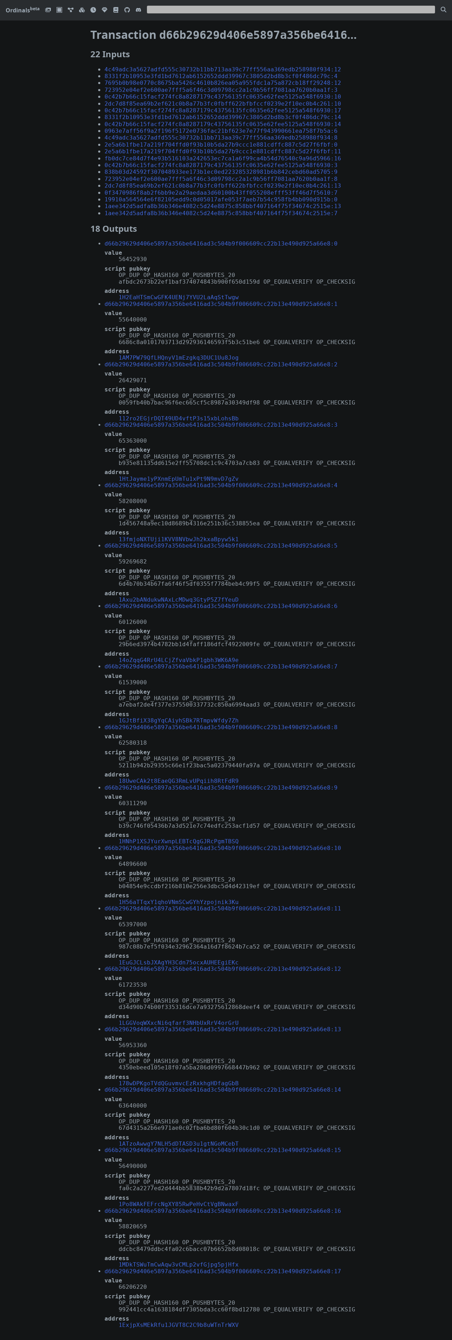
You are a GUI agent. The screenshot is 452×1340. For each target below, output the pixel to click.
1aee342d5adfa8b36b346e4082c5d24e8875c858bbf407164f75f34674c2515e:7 (221, 213)
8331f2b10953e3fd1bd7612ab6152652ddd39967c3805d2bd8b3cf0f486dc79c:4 (221, 76)
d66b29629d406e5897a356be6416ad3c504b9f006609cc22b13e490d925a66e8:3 (221, 424)
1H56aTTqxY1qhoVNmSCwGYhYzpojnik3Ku (179, 902)
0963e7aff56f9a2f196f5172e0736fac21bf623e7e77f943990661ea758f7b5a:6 (221, 131)
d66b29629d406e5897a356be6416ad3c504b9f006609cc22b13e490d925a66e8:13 (223, 1029)
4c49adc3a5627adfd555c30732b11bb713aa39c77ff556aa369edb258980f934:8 (221, 137)
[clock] (93, 10)
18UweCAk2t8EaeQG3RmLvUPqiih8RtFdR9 (179, 781)
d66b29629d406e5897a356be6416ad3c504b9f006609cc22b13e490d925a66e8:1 (221, 304)
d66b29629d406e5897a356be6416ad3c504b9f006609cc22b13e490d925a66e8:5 (221, 545)
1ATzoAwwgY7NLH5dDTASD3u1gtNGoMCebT (179, 1143)
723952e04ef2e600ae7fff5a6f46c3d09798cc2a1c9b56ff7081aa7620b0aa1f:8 (221, 179)
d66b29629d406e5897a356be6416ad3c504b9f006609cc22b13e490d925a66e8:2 (221, 364)
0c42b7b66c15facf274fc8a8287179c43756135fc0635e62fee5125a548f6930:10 (223, 96)
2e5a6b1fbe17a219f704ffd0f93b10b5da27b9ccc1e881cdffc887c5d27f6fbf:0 (221, 144)
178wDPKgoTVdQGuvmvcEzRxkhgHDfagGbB (179, 1083)
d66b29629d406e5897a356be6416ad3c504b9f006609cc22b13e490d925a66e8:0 (221, 243)
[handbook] (116, 10)
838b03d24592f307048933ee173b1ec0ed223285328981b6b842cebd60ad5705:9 (221, 172)
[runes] (59, 10)
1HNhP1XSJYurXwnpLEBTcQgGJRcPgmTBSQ (179, 841)
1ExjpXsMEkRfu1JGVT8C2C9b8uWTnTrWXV (179, 1325)
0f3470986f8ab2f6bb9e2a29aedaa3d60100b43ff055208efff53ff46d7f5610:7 (221, 192)
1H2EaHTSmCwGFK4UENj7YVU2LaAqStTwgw (179, 297)
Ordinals (23, 10)
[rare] (104, 10)
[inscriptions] (48, 10)
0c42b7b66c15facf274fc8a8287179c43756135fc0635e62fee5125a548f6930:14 (223, 124)
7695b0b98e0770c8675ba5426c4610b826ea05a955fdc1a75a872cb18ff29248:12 (223, 82)
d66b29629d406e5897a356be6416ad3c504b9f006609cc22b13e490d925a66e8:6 (221, 606)
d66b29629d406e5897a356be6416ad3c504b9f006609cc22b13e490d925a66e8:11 (223, 908)
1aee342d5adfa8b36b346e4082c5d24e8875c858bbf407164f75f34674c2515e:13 (223, 206)
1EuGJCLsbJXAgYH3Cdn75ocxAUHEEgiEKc (179, 962)
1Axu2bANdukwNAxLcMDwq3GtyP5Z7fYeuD (179, 599)
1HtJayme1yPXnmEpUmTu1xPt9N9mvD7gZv (179, 479)
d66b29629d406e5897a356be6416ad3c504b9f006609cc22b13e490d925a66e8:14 (223, 1089)
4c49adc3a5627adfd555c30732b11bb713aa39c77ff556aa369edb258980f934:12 (223, 69)
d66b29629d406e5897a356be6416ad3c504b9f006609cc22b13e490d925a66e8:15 (223, 1150)
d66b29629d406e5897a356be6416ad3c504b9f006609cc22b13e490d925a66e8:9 (221, 787)
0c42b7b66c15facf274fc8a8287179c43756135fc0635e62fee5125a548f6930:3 (221, 165)
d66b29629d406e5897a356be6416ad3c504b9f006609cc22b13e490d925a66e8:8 (221, 727)
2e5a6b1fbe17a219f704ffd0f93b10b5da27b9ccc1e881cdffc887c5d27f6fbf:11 (223, 151)
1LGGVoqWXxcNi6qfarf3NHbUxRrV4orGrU (179, 1023)
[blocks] (82, 10)
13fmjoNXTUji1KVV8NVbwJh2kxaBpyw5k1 (179, 539)
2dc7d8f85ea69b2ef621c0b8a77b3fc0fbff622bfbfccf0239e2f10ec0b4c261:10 (223, 103)
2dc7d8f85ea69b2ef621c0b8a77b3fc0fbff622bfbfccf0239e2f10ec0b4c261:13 (223, 185)
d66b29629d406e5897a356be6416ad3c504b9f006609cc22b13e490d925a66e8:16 (223, 1211)
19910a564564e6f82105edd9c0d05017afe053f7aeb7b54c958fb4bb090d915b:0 (221, 199)
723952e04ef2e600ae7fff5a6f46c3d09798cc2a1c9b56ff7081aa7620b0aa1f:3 (221, 90)
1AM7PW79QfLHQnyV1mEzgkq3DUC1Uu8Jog (179, 357)
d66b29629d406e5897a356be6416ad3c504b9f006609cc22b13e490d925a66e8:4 (221, 485)
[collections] (70, 10)
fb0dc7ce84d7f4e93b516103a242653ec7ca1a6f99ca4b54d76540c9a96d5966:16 (223, 158)
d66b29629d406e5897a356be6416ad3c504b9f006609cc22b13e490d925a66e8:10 (223, 848)
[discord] (138, 10)
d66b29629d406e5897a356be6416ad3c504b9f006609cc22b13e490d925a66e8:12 (223, 969)
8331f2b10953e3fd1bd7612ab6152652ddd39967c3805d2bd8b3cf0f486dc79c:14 (223, 117)
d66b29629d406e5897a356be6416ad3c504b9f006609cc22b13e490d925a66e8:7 (221, 666)
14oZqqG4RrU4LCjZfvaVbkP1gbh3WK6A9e (179, 660)
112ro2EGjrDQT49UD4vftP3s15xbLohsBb (179, 418)
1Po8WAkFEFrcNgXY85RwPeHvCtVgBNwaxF (179, 1204)
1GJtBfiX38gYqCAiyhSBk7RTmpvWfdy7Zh (179, 720)
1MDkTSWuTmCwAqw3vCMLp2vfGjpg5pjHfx (179, 1264)
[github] (127, 10)
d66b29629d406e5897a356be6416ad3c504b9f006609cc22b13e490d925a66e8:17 (223, 1271)
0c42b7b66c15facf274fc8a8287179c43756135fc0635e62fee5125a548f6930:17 (223, 110)
